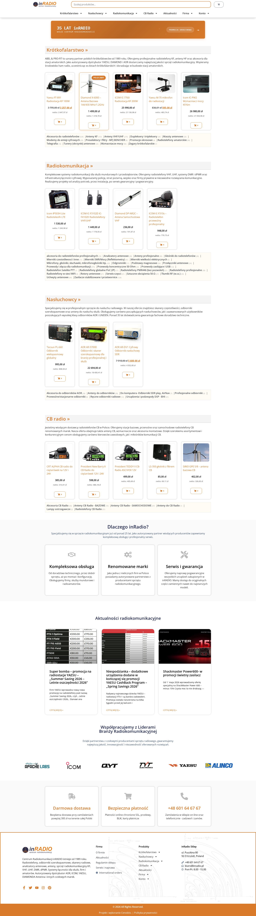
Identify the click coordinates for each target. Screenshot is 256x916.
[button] (60, 122)
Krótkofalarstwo (69, 13)
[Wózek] (219, 4)
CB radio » (58, 419)
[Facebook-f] (24, 887)
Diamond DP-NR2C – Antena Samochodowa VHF (127, 217)
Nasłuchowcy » (64, 299)
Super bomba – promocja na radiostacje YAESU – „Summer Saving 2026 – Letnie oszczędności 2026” (70, 677)
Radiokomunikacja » (70, 165)
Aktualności (170, 13)
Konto (202, 13)
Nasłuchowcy (95, 13)
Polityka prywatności (145, 912)
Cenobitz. (126, 912)
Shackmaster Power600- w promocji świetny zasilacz (182, 673)
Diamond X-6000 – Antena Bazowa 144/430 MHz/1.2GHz (92, 101)
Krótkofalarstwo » (67, 50)
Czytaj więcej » (56, 710)
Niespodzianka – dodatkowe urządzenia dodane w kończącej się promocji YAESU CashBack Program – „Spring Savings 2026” (127, 678)
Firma (186, 13)
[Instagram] (43, 887)
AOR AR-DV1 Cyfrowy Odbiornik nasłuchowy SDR (127, 350)
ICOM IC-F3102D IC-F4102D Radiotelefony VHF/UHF (93, 217)
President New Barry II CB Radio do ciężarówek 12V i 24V (93, 470)
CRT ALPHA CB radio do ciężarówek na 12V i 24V (60, 470)
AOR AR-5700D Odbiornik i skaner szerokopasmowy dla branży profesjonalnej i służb (93, 354)
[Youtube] (37, 887)
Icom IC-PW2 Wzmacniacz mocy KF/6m (193, 101)
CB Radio (149, 13)
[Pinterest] (49, 887)
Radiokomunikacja (123, 13)
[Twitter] (30, 887)
